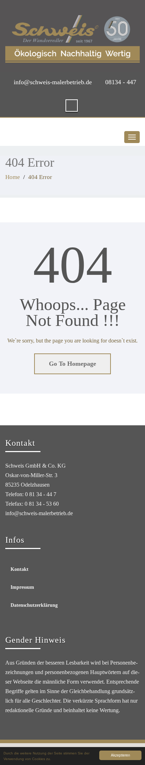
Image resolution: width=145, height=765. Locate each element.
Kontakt (20, 569)
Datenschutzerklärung (34, 605)
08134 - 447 (120, 82)
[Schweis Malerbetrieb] (72, 39)
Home (12, 177)
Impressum (22, 587)
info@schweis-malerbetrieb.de (53, 82)
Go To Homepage (72, 363)
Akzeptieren (120, 755)
